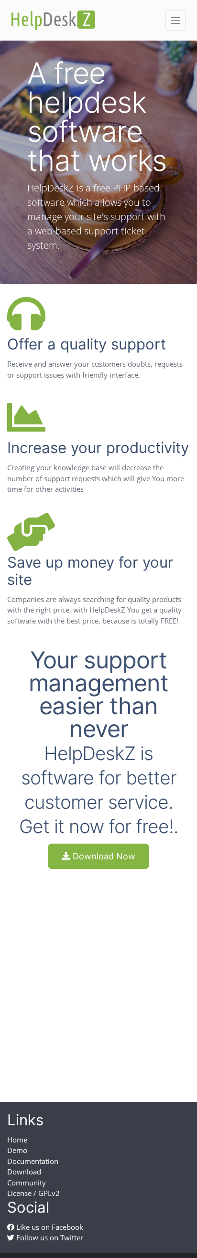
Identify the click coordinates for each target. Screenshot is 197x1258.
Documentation (32, 1161)
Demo (17, 1150)
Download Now (102, 856)
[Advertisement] (98, 976)
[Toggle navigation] (175, 21)
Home (17, 1139)
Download (24, 1171)
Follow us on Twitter (48, 1237)
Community (26, 1182)
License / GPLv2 (33, 1193)
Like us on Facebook (48, 1227)
